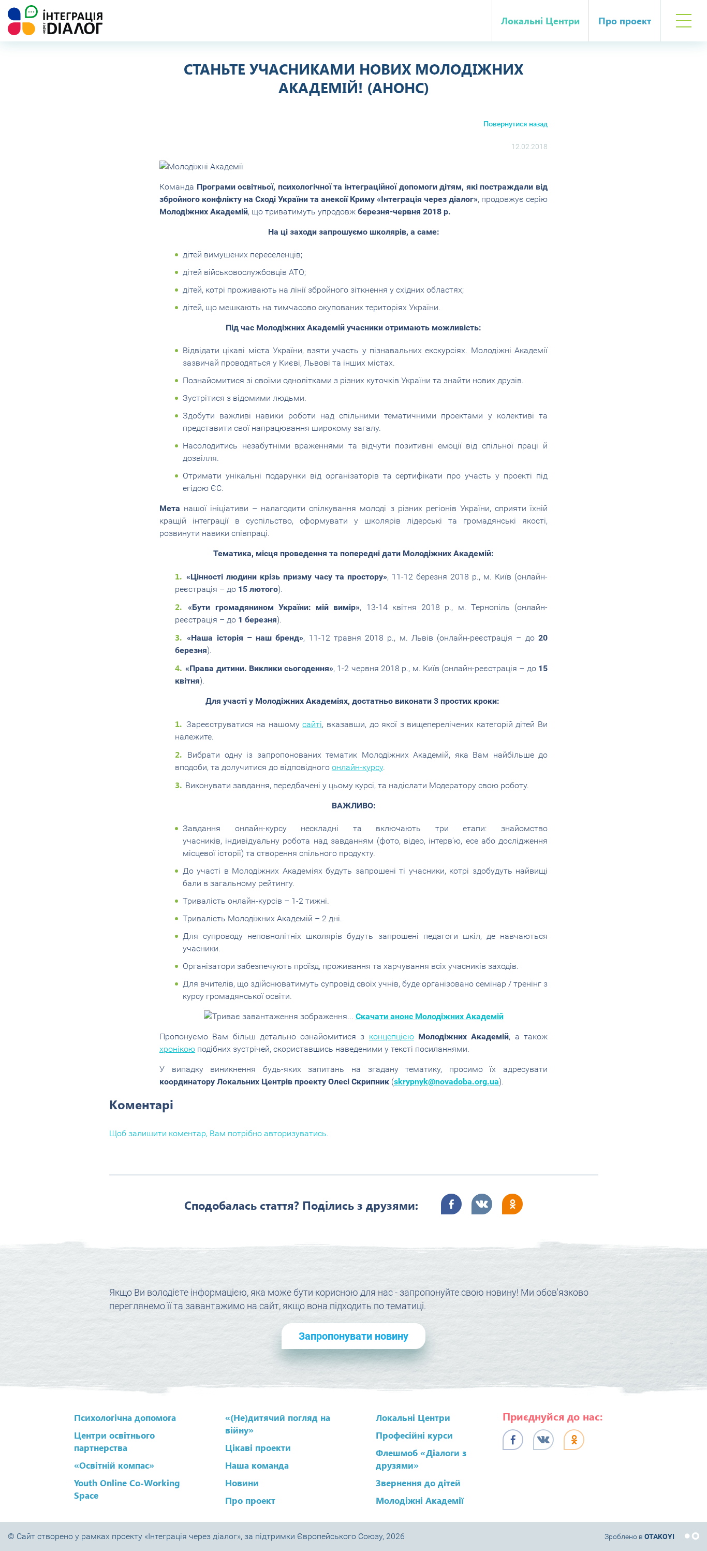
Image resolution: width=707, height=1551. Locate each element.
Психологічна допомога (125, 1417)
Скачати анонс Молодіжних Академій (430, 1016)
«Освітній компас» (114, 1465)
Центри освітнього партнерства (114, 1441)
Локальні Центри (540, 21)
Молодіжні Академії (420, 1500)
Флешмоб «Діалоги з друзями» (421, 1459)
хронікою (177, 1049)
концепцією (391, 1036)
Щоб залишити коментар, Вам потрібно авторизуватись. (219, 1133)
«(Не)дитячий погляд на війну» (277, 1424)
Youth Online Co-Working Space (127, 1489)
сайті (312, 724)
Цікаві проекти (258, 1447)
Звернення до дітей (418, 1482)
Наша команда (257, 1465)
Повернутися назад (515, 123)
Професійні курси (414, 1435)
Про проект (624, 21)
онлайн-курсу (357, 767)
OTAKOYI (659, 1536)
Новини (242, 1482)
